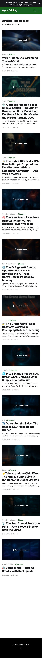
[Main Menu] (38, 10)
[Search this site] (34, 10)
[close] (39, 3)
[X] (21, 648)
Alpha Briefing (9, 10)
